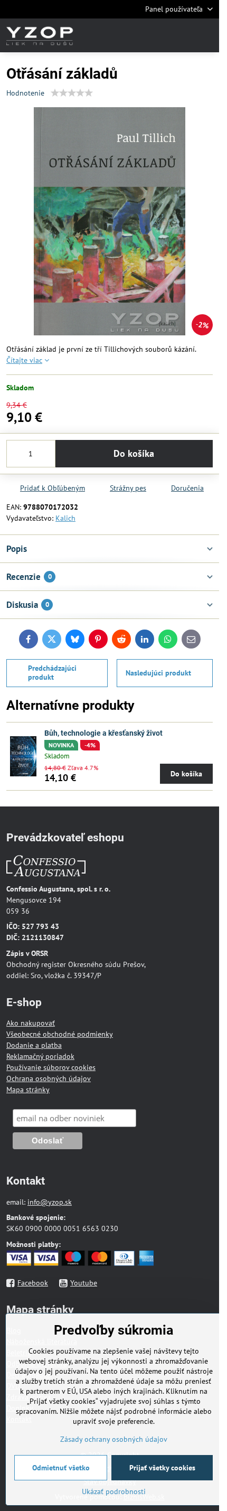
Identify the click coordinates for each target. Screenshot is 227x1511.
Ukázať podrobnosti (114, 1491)
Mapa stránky (28, 1089)
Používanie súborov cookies (51, 1067)
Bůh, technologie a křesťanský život (103, 733)
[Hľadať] (155, 35)
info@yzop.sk (49, 1202)
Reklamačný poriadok (40, 1056)
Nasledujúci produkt (158, 673)
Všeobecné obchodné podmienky (59, 1034)
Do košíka (134, 453)
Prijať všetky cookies (162, 1467)
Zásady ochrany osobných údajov (113, 1439)
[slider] (72, 93)
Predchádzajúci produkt (52, 672)
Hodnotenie (25, 93)
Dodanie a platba (34, 1045)
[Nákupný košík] (181, 35)
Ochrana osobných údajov (48, 1078)
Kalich (65, 518)
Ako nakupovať (30, 1023)
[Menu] (206, 35)
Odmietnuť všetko (61, 1467)
